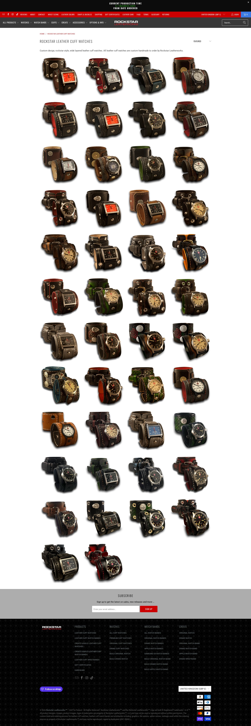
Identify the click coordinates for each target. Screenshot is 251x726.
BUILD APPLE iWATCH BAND (156, 669)
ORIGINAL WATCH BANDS (155, 638)
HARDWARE (80, 670)
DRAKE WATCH (185, 638)
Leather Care (128, 14)
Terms (146, 14)
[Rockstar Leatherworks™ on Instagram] (12, 14)
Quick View (60, 88)
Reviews (23, 14)
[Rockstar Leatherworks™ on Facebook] (8, 14)
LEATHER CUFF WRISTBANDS (87, 660)
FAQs (139, 14)
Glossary (155, 14)
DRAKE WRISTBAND (187, 659)
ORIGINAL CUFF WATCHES (121, 643)
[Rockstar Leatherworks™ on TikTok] (17, 14)
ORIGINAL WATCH (186, 633)
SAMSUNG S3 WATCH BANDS (156, 654)
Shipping (98, 14)
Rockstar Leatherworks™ (56, 710)
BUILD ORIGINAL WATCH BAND (157, 659)
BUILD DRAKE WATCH (119, 659)
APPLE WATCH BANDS (153, 648)
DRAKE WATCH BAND (188, 648)
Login (236, 14)
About (32, 14)
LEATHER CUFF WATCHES (85, 633)
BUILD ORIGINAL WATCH (120, 654)
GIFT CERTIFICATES (83, 665)
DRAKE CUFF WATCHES (119, 648)
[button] (11, 22)
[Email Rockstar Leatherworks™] (3, 14)
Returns (165, 14)
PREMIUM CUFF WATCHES (121, 638)
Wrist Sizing (53, 14)
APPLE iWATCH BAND (188, 654)
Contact (41, 14)
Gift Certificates (112, 14)
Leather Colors (68, 14)
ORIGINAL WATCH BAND (189, 643)
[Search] (244, 22)
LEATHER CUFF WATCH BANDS (88, 638)
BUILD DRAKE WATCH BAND (156, 664)
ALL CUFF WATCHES (118, 633)
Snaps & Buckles (85, 14)
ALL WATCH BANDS (152, 633)
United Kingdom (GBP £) (211, 14)
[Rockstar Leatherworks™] (126, 22)
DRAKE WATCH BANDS (154, 643)
